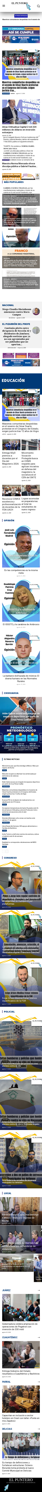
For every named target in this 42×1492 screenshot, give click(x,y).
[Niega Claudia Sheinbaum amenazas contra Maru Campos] (36, 311)
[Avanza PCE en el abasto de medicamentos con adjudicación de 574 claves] (17, 1263)
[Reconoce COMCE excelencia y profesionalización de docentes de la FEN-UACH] (11, 490)
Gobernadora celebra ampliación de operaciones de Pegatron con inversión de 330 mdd (19, 1327)
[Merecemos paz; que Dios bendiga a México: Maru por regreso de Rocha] (21, 1211)
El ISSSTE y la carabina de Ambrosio (21, 624)
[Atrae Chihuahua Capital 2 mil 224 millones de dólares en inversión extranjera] (21, 112)
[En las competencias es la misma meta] (21, 546)
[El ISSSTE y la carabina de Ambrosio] (21, 600)
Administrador (12, 348)
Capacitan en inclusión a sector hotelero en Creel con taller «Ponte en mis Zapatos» (20, 1418)
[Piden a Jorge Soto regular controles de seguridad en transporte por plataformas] (21, 886)
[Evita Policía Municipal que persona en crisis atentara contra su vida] (21, 1044)
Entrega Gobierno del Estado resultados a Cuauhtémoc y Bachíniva (20, 1372)
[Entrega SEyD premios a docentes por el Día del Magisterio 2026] (11, 444)
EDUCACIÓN (6, 93)
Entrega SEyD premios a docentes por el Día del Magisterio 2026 (10, 458)
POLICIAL (5, 1061)
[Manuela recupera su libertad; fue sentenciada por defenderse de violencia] (21, 1240)
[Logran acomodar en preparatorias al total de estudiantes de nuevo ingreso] (31, 490)
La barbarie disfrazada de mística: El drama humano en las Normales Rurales (21, 679)
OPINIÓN (21, 566)
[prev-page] (3, 851)
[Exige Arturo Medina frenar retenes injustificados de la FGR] (21, 983)
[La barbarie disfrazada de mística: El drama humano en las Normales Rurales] (21, 651)
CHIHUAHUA (6, 123)
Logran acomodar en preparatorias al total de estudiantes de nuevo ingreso (30, 504)
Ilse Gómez (12, 318)
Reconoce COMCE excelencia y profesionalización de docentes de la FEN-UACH (11, 504)
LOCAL (4, 770)
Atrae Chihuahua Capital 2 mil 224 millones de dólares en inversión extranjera (19, 130)
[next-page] (7, 851)
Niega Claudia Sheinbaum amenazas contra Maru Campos (16, 312)
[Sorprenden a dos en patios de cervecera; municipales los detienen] (21, 1160)
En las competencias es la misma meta (21, 571)
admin (13, 93)
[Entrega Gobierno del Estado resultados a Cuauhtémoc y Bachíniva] (21, 1354)
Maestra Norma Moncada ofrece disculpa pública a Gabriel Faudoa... (19, 165)
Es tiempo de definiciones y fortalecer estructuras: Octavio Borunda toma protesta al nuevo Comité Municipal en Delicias (18, 1466)
